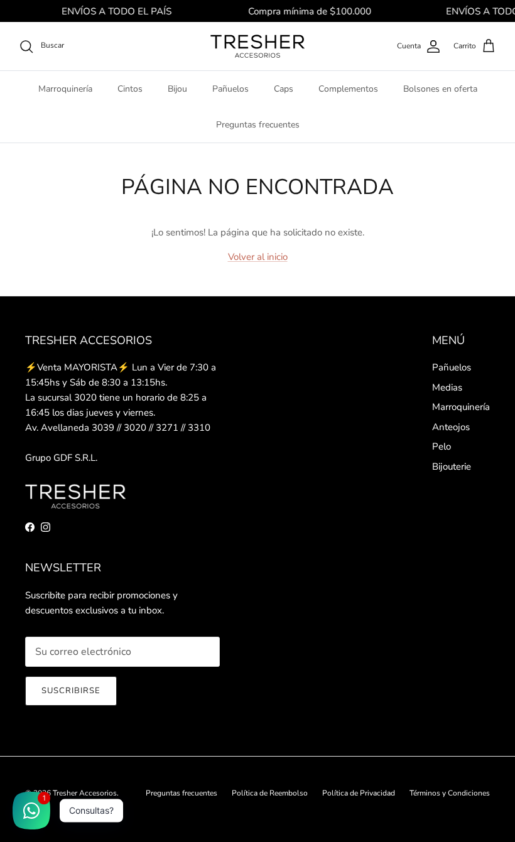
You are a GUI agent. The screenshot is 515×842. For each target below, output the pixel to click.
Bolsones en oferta (440, 89)
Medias (447, 387)
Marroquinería (65, 89)
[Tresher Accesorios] (257, 46)
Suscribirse (70, 690)
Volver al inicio (258, 257)
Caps (283, 89)
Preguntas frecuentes (258, 125)
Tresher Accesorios (85, 793)
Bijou (177, 89)
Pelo (441, 446)
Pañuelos (230, 89)
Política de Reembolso (270, 793)
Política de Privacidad (358, 793)
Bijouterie (451, 466)
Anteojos (451, 427)
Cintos (130, 89)
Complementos (348, 89)
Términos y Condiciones (449, 793)
